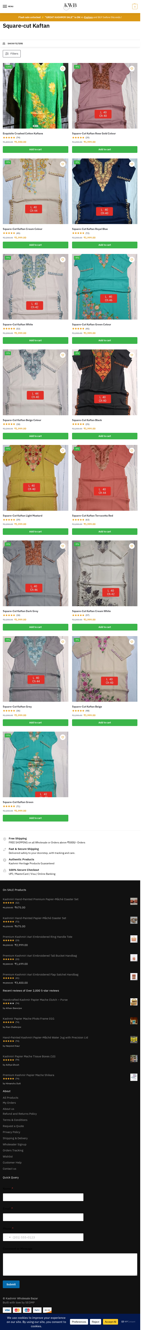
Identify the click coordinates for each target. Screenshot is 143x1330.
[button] (134, 6)
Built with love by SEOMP (19, 1302)
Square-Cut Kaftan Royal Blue (90, 229)
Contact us (9, 1168)
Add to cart (35, 149)
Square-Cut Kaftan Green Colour (91, 324)
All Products (10, 1097)
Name (8, 1188)
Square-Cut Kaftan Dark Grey (20, 611)
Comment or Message (17, 1248)
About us (8, 1109)
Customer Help (12, 1162)
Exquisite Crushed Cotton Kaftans (23, 133)
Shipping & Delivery (15, 1138)
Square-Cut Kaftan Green (18, 802)
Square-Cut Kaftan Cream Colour (22, 229)
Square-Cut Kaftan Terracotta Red (92, 515)
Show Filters (15, 43)
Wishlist (8, 1156)
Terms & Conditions (15, 1120)
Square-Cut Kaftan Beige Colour (22, 420)
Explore (88, 17)
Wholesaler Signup (14, 1144)
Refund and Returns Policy (20, 1113)
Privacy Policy (11, 1132)
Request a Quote (13, 1126)
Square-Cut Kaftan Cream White (91, 611)
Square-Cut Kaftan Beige (87, 706)
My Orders (9, 1102)
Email (8, 1208)
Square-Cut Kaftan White (18, 324)
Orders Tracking (13, 1150)
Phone (8, 1228)
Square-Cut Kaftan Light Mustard (22, 515)
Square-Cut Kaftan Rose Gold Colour (94, 133)
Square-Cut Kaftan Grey (17, 706)
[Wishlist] (63, 68)
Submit (11, 1284)
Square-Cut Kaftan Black (87, 420)
